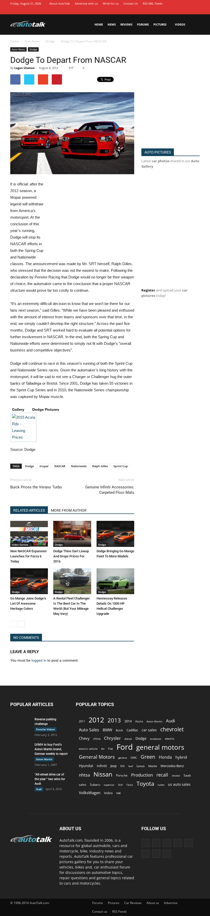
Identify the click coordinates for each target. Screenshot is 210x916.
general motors (160, 747)
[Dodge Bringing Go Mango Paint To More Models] (115, 534)
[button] (193, 24)
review (176, 775)
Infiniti (102, 766)
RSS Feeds (119, 911)
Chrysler (112, 738)
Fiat (110, 748)
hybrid (181, 757)
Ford (125, 746)
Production (142, 775)
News (112, 24)
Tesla (129, 784)
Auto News (18, 49)
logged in (39, 660)
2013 (114, 720)
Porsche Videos (45, 729)
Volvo (108, 793)
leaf (130, 766)
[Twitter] (188, 11)
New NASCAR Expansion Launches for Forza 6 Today (28, 556)
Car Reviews (133, 903)
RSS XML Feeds (152, 3)
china (96, 739)
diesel (128, 739)
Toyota (145, 783)
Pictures (159, 24)
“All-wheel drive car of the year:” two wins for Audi (50, 779)
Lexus (140, 766)
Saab (187, 775)
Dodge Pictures (45, 409)
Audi (39, 789)
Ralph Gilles (100, 466)
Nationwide (79, 466)
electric (169, 739)
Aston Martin (44, 759)
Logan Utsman (24, 68)
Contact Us (130, 3)
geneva (122, 757)
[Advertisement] (91, 218)
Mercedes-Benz (172, 766)
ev (102, 748)
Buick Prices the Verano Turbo (36, 487)
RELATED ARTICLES (29, 510)
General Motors (97, 756)
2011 (82, 721)
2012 (96, 719)
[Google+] (150, 11)
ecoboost (155, 739)
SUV (120, 784)
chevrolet (172, 729)
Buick (119, 730)
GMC (134, 757)
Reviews (126, 24)
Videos (180, 24)
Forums (143, 24)
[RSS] (180, 11)
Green (148, 756)
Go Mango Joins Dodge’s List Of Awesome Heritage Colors (28, 603)
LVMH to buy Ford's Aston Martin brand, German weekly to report (51, 749)
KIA (122, 766)
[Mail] (173, 11)
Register (148, 290)
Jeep (113, 766)
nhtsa (84, 775)
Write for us (111, 3)
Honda (165, 757)
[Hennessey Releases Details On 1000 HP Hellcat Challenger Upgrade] (115, 581)
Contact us (99, 911)
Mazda (152, 766)
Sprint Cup (120, 466)
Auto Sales (89, 730)
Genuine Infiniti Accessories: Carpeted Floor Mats (109, 490)
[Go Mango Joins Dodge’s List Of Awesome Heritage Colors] (29, 581)
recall (162, 775)
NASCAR (59, 466)
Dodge (33, 49)
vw (118, 793)
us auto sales (179, 784)
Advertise (170, 903)
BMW (107, 730)
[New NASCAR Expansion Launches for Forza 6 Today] (29, 534)
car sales (149, 729)
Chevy (84, 738)
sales (82, 784)
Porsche (122, 775)
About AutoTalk (59, 3)
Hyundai (86, 765)
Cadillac (132, 730)
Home (98, 24)
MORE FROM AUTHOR (69, 510)
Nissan (102, 774)
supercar (109, 784)
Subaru (95, 784)
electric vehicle (88, 748)
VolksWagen (89, 792)
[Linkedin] (165, 11)
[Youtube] (196, 11)
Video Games (20, 544)
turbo (161, 784)
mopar (44, 466)
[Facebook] (142, 11)
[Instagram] (157, 11)
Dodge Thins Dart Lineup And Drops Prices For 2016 (71, 556)
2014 (128, 721)
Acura (139, 721)
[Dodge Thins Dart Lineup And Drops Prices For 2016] (72, 534)
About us (152, 903)
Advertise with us (86, 3)
